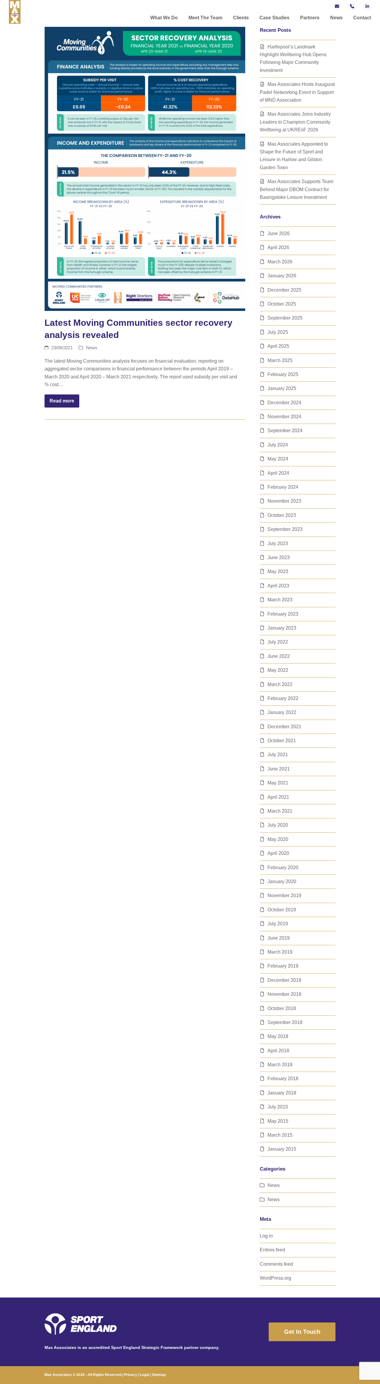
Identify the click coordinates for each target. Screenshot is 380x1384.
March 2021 (279, 811)
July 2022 (277, 641)
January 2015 (281, 1149)
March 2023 (279, 599)
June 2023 (278, 557)
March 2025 (279, 360)
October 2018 (281, 1008)
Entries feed (272, 1249)
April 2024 (278, 473)
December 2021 (284, 726)
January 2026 (281, 275)
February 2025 (282, 374)
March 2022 (279, 684)
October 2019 (281, 909)
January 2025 (281, 388)
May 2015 (277, 1121)
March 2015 (279, 1135)
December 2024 (284, 402)
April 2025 (278, 346)
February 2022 (282, 698)
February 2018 (282, 1078)
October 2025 (281, 303)
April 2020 (278, 853)
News (91, 347)
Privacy (130, 1375)
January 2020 (281, 881)
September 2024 (285, 430)
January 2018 (281, 1092)
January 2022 (281, 712)
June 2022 (278, 656)
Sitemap (159, 1375)
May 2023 (277, 571)
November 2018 (284, 994)
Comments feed (276, 1264)
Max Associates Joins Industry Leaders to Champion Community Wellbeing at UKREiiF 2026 (295, 121)
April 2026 (278, 247)
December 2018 (284, 980)
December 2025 (284, 289)
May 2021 (277, 782)
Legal (144, 1375)
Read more (62, 400)
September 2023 (285, 529)
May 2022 (277, 670)
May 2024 (277, 458)
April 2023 (278, 585)
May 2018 (277, 1036)
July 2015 (277, 1106)
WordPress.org (275, 1278)
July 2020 (277, 825)
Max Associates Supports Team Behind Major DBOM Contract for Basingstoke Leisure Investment (296, 189)
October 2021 (281, 740)
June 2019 (278, 938)
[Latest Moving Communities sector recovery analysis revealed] (145, 168)
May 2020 (277, 839)
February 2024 (282, 487)
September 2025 (285, 317)
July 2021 (277, 754)
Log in (266, 1235)
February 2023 (282, 613)
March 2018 (279, 1064)
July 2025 (277, 332)
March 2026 (279, 261)
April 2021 (278, 797)
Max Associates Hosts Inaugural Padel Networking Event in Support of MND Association (297, 92)
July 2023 (277, 543)
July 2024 (277, 444)
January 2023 (281, 627)
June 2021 (278, 768)
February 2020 (282, 867)
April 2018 (278, 1050)
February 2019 (282, 965)
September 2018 (285, 1022)
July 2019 (277, 923)
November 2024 (284, 416)
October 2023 (281, 515)
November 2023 (284, 501)
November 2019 (284, 895)
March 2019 (279, 951)
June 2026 (278, 233)
